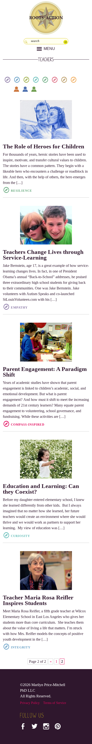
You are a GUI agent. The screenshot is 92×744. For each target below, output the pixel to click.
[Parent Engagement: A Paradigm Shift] (46, 342)
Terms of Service (54, 703)
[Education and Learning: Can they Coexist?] (46, 459)
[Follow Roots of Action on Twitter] (35, 727)
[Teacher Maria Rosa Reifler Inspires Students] (46, 570)
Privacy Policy (30, 703)
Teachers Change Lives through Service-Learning (43, 255)
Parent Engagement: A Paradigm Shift (45, 372)
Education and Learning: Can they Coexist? (41, 489)
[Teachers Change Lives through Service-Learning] (46, 225)
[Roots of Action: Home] (46, 16)
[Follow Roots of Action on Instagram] (46, 727)
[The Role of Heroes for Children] (46, 119)
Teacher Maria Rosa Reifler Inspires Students (38, 600)
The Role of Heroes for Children (43, 146)
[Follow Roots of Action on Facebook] (23, 727)
